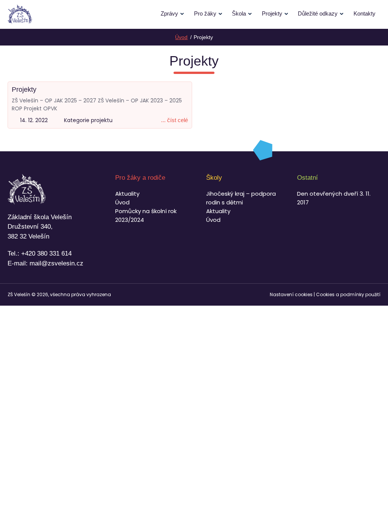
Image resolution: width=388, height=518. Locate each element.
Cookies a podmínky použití (348, 294)
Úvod (122, 202)
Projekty (272, 13)
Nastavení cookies (291, 294)
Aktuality (127, 194)
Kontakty (364, 13)
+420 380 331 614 (46, 253)
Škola (239, 13)
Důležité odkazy (318, 13)
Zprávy (169, 13)
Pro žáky (205, 13)
